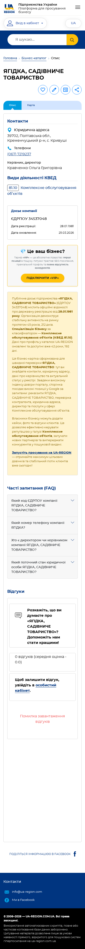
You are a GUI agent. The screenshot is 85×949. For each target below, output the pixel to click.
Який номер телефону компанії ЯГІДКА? (37, 525)
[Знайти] (72, 39)
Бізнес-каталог (34, 58)
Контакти (12, 881)
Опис (12, 105)
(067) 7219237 (19, 154)
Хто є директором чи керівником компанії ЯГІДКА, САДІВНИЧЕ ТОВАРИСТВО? (39, 545)
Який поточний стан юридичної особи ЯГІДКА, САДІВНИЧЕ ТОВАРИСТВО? (38, 567)
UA (73, 23)
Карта (31, 105)
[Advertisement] (42, 788)
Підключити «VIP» (43, 278)
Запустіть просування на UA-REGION (41, 452)
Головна (10, 58)
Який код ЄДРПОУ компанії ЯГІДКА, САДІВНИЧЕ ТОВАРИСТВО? (34, 505)
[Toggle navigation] (77, 7)
